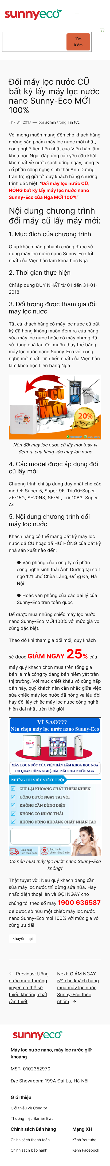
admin (50, 122)
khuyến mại (23, 938)
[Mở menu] (77, 15)
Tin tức (74, 122)
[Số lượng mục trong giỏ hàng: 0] (102, 30)
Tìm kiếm (78, 42)
